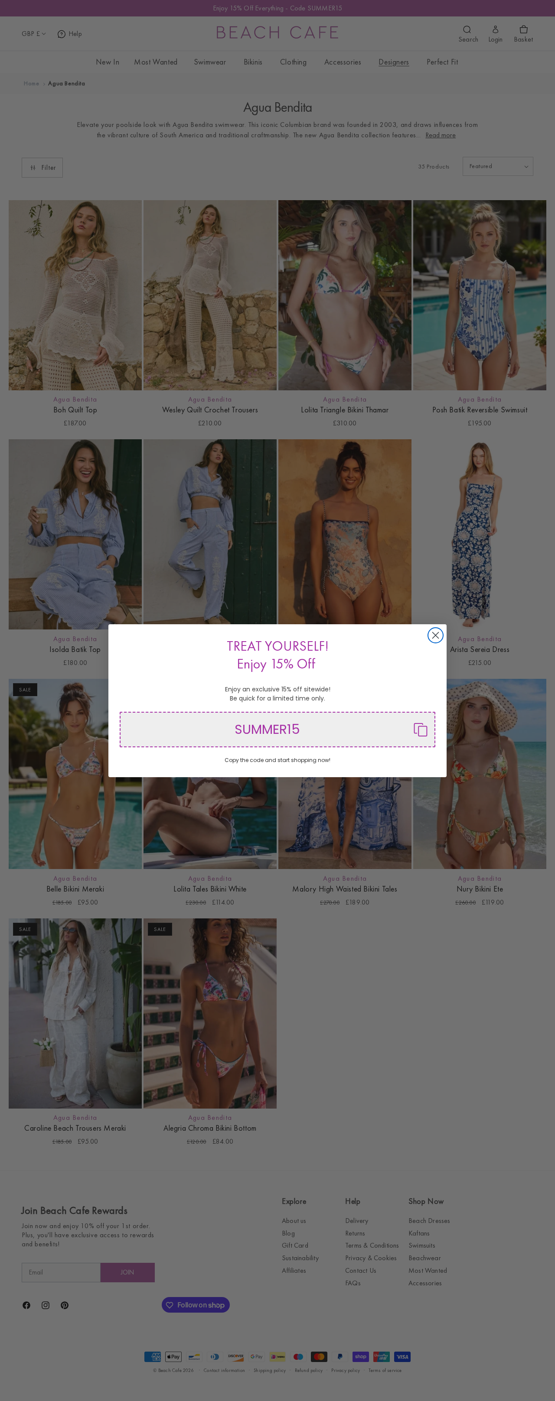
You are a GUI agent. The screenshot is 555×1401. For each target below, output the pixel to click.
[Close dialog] (435, 635)
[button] (277, 729)
